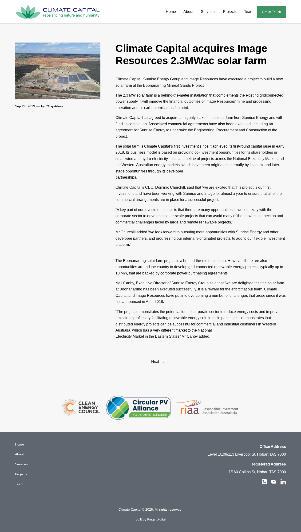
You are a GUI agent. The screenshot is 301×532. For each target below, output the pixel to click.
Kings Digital (156, 519)
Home (171, 12)
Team (248, 12)
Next (155, 362)
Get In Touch (271, 12)
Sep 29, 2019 (25, 106)
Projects (230, 12)
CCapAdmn (54, 106)
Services (208, 12)
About (188, 12)
